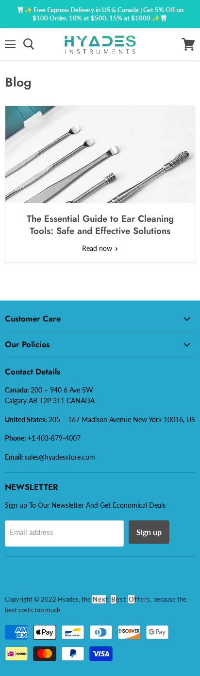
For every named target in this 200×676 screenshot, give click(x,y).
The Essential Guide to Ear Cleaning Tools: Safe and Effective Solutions (100, 224)
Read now (98, 248)
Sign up (149, 531)
